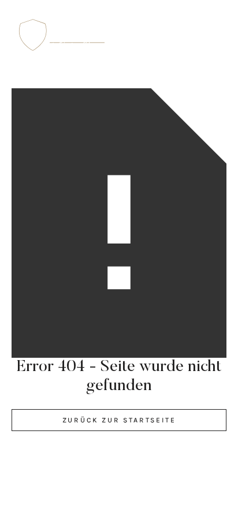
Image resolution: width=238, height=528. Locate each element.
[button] (212, 35)
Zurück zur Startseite (119, 420)
